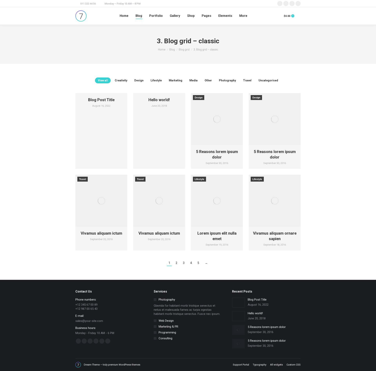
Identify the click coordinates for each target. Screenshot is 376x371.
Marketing (175, 80)
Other (208, 80)
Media (193, 80)
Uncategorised (268, 80)
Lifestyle (156, 80)
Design (139, 80)
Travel (247, 80)
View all (103, 80)
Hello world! (159, 99)
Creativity (121, 80)
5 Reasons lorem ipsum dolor (267, 327)
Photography (227, 80)
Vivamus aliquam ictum (101, 233)
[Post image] (238, 302)
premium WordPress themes (124, 364)
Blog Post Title (101, 99)
